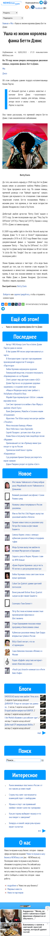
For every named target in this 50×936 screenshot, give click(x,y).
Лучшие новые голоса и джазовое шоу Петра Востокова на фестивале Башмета (27, 526)
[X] (12, 304)
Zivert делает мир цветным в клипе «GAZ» (23, 379)
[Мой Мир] (9, 304)
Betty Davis (22, 286)
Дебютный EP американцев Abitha (19, 724)
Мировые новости (14, 889)
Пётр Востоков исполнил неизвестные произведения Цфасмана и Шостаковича (27, 615)
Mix (11, 23)
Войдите (6, 294)
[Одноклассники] (6, 304)
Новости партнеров (15, 892)
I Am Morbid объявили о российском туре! (21, 717)
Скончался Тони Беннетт (22, 603)
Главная (5, 23)
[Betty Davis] (25, 146)
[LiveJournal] (16, 304)
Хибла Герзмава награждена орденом (21, 369)
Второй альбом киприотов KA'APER (19, 710)
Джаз (4, 73)
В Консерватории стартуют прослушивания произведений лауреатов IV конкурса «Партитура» (23, 362)
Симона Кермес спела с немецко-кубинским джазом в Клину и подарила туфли (28, 538)
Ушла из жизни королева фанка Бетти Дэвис (24, 326)
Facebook (39, 8)
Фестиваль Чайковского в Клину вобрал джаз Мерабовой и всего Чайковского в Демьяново (28, 485)
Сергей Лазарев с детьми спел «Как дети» (23, 432)
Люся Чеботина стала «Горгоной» (19, 428)
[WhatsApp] (23, 304)
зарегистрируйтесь (22, 294)
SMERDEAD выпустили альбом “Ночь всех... (22, 696)
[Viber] (19, 304)
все (39, 830)
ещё (39, 732)
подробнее (11, 885)
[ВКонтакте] (2, 304)
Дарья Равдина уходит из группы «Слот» (22, 464)
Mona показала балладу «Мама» (19, 425)
